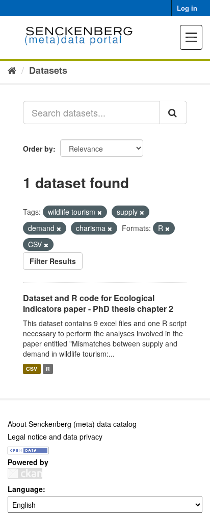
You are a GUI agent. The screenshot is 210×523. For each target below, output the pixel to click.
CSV (31, 368)
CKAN (25, 473)
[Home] (12, 69)
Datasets (48, 70)
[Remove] (99, 212)
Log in (187, 8)
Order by (38, 148)
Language (25, 489)
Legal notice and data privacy (55, 436)
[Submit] (173, 112)
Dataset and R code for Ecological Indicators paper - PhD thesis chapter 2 (98, 303)
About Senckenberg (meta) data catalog (72, 424)
